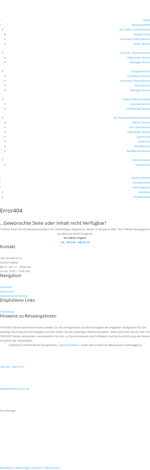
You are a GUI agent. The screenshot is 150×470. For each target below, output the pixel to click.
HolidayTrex (143, 164)
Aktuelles (144, 192)
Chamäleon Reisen (138, 76)
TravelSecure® (141, 182)
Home (146, 20)
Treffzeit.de (7, 311)
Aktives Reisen (141, 122)
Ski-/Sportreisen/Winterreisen (132, 117)
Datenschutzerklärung (13, 296)
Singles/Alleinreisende (136, 99)
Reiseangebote (141, 25)
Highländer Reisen (138, 57)
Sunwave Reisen (140, 104)
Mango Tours (142, 34)
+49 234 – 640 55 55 (12, 367)
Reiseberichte (141, 197)
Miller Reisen (142, 44)
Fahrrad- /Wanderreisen (135, 52)
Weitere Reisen (141, 178)
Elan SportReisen (139, 127)
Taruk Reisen (142, 85)
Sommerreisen (141, 160)
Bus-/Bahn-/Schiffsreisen (134, 29)
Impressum (7, 291)
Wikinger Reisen (140, 62)
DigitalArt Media (68, 345)
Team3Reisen (142, 146)
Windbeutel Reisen (138, 108)
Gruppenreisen (140, 71)
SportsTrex (143, 136)
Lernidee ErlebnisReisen (135, 39)
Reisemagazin (141, 187)
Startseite (6, 287)
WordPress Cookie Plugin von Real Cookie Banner (30, 467)
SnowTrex (144, 141)
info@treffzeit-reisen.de (14, 388)
